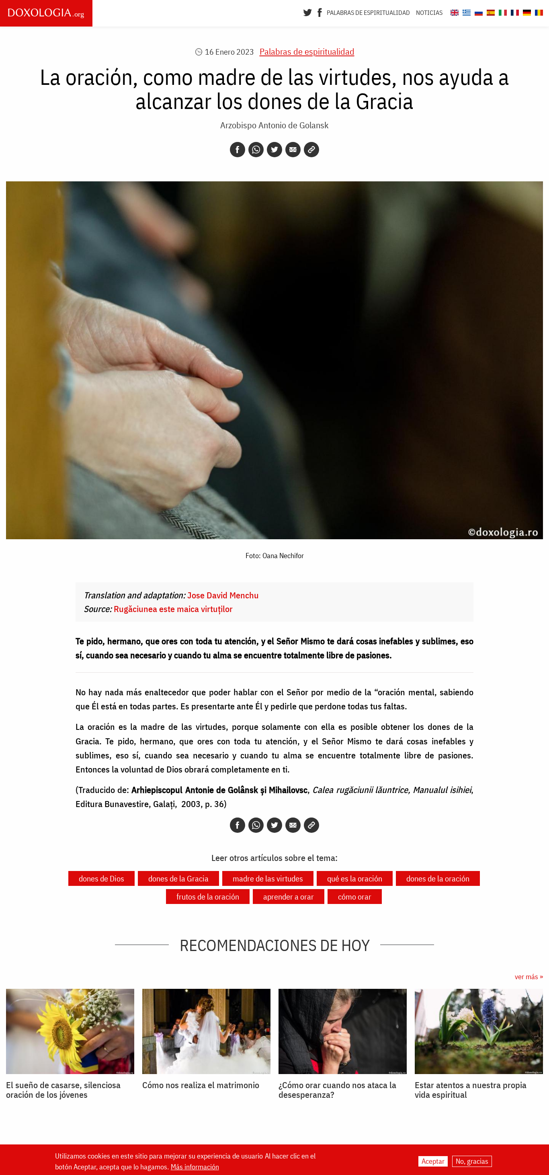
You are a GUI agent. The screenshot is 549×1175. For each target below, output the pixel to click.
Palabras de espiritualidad (368, 12)
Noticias (429, 12)
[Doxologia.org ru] (478, 11)
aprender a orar (288, 896)
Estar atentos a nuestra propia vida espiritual (470, 1089)
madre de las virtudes (268, 878)
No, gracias (472, 1161)
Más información (195, 1166)
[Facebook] (320, 11)
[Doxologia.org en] (454, 11)
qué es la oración (354, 878)
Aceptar (433, 1161)
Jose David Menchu (223, 595)
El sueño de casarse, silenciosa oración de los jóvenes (63, 1089)
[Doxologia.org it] (502, 11)
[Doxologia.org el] (466, 11)
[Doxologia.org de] (526, 11)
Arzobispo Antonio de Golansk (274, 125)
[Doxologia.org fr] (514, 11)
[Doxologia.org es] (490, 11)
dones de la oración (437, 878)
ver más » (529, 976)
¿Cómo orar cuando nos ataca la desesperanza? (337, 1089)
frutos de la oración (207, 896)
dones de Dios (101, 878)
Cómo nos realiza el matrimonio (200, 1085)
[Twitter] (308, 11)
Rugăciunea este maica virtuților (173, 608)
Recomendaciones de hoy (275, 945)
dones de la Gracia (178, 878)
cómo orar (354, 896)
